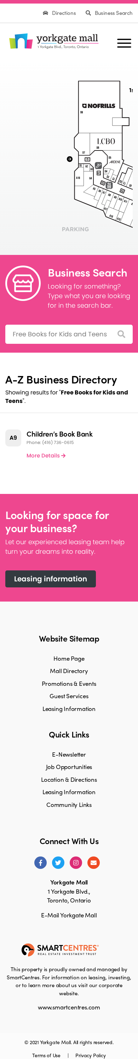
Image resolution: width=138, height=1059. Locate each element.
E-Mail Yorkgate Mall (69, 915)
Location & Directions (69, 779)
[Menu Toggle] (124, 40)
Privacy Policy (90, 1055)
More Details (44, 455)
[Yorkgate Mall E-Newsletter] (93, 862)
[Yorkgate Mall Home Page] (53, 40)
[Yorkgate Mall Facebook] (40, 862)
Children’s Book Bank (59, 433)
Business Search (113, 13)
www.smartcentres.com (69, 1007)
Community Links (69, 804)
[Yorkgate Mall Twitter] (58, 862)
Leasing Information (69, 708)
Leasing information (50, 579)
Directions (64, 13)
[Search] (121, 334)
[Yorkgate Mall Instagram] (76, 862)
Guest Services (69, 695)
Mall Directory (69, 670)
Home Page (68, 658)
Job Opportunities (69, 766)
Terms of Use (47, 1055)
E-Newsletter (69, 754)
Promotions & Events (69, 683)
